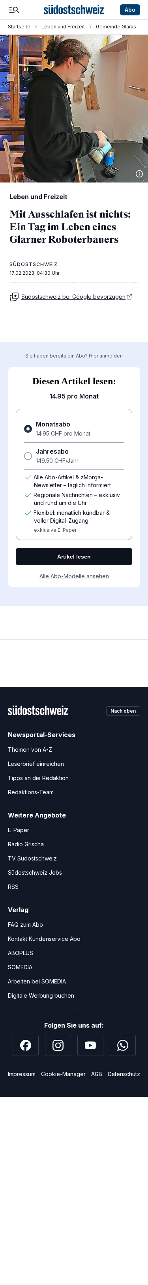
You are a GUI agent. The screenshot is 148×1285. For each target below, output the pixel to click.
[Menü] (14, 9)
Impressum (22, 1074)
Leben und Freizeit (63, 27)
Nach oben (123, 711)
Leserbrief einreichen (36, 763)
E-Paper (18, 830)
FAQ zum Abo (25, 924)
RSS (13, 886)
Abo (130, 9)
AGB (96, 1074)
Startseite (19, 27)
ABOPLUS (20, 953)
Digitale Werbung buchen (41, 995)
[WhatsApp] (123, 1045)
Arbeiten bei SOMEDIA (37, 981)
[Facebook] (26, 1045)
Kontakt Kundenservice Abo (44, 938)
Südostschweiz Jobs (35, 872)
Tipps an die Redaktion (38, 778)
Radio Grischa (26, 844)
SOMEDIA (20, 967)
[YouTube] (90, 1045)
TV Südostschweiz (32, 858)
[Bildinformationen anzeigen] (139, 174)
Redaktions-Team (31, 792)
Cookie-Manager (63, 1074)
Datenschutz (124, 1074)
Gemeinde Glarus (116, 27)
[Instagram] (58, 1045)
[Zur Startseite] (74, 10)
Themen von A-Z (30, 749)
